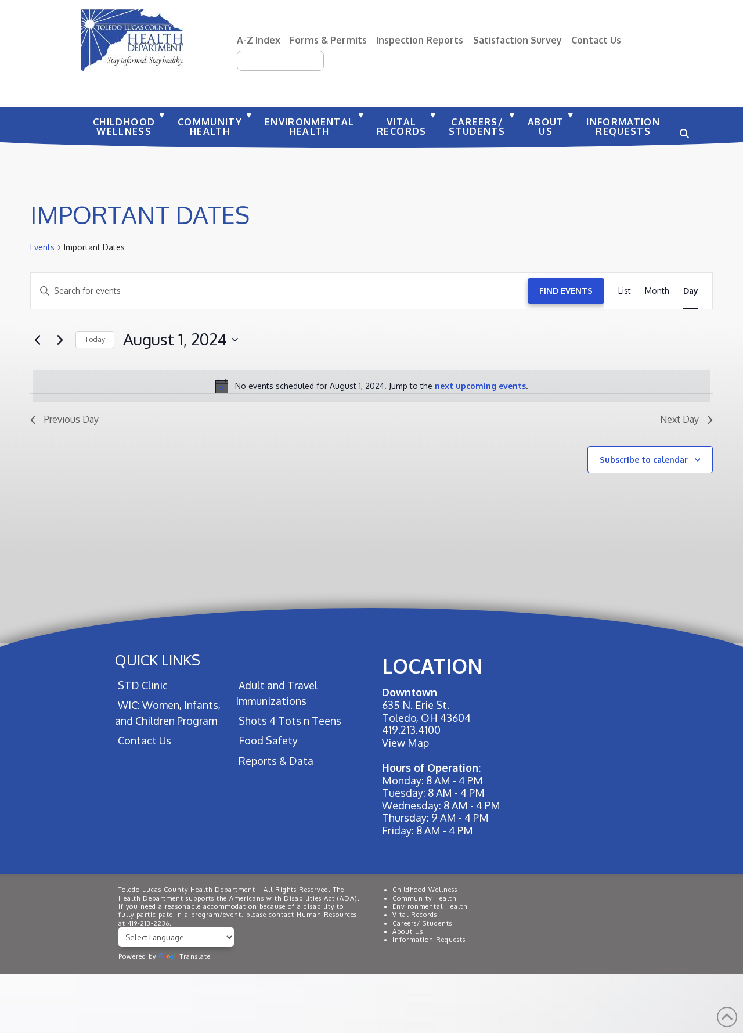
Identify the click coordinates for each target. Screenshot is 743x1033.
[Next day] (60, 340)
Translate (195, 956)
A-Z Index (258, 40)
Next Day (679, 419)
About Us (407, 931)
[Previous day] (37, 340)
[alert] (371, 386)
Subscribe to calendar (644, 460)
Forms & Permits (328, 40)
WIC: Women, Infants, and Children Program (168, 713)
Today (95, 339)
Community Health (424, 898)
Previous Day (71, 419)
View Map (405, 742)
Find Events (566, 291)
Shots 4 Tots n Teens (290, 720)
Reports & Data (276, 760)
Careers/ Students (422, 923)
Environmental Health (429, 906)
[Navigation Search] (682, 127)
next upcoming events (480, 386)
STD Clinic (143, 685)
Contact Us (596, 40)
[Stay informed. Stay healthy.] (132, 40)
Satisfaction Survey (517, 40)
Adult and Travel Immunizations (277, 693)
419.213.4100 (411, 730)
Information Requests (429, 939)
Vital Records (414, 914)
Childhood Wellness (424, 890)
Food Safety (268, 740)
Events (42, 247)
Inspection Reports (419, 40)
